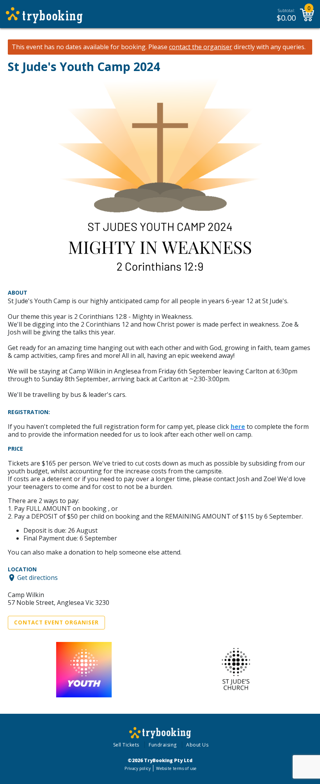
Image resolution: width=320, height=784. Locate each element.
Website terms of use (176, 768)
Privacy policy (137, 768)
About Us (197, 744)
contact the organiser (200, 47)
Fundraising (163, 744)
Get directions (37, 577)
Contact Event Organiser (56, 622)
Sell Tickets (126, 744)
